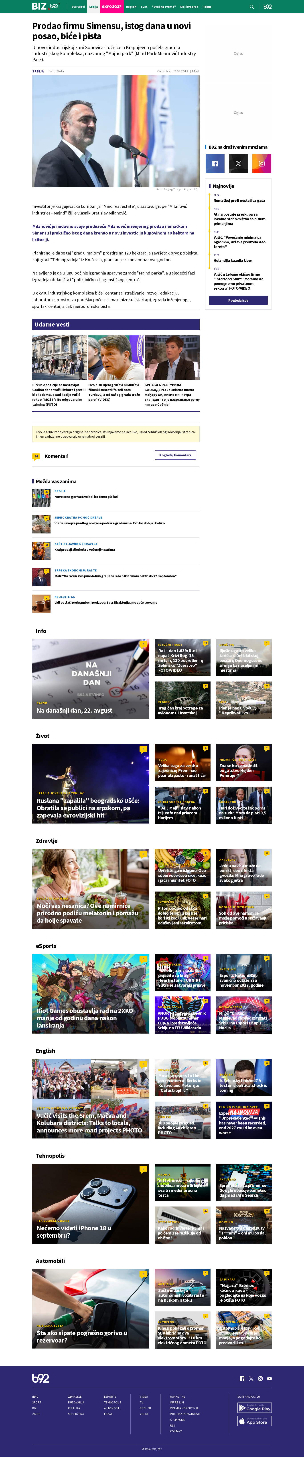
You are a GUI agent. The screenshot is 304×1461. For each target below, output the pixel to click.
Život (36, 1414)
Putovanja (76, 1402)
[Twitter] (238, 163)
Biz (34, 1408)
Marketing (177, 1397)
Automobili (112, 1408)
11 (46, 544)
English (164, 1070)
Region (164, 702)
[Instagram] (261, 163)
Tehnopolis (112, 1402)
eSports (110, 1397)
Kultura (74, 1408)
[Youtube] (269, 1378)
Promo (164, 1174)
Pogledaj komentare (175, 455)
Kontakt (176, 1431)
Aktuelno (227, 860)
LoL (39, 1003)
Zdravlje (75, 1397)
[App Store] (254, 1421)
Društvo (226, 645)
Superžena (76, 1414)
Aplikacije (177, 1420)
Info (35, 1397)
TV (141, 1402)
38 (46, 491)
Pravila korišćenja (184, 1408)
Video (144, 1397)
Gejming (226, 1222)
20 (205, 1210)
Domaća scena (170, 964)
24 (36, 456)
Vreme (144, 1414)
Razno (42, 703)
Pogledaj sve (238, 300)
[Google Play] (254, 1408)
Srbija (38, 71)
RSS (172, 1425)
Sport (36, 1402)
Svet (223, 702)
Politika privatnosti (185, 1414)
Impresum (177, 1402)
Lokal (108, 1414)
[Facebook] (215, 163)
